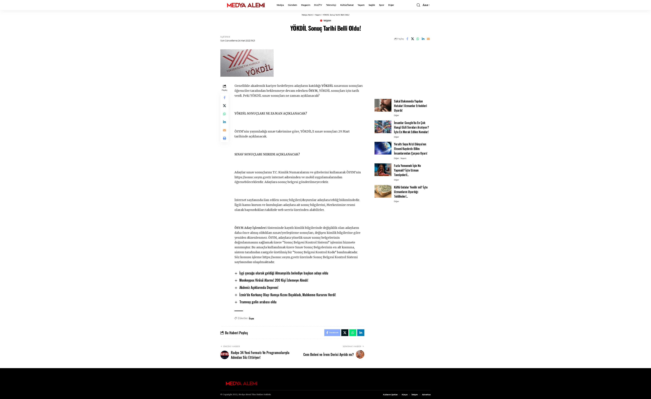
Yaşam (327, 21)
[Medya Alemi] (245, 5)
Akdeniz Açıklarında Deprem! (258, 287)
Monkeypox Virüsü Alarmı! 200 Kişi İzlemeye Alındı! (273, 280)
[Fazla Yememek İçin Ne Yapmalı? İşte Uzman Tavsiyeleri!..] (382, 169)
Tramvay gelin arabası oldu (258, 301)
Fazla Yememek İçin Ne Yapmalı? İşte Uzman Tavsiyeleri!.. (407, 170)
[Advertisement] (402, 70)
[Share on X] (412, 39)
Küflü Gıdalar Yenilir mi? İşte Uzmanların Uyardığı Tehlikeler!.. (411, 191)
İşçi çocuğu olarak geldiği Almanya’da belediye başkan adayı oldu (283, 273)
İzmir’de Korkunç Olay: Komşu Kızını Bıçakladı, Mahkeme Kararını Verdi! (287, 294)
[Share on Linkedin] (423, 39)
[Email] (428, 39)
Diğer (396, 115)
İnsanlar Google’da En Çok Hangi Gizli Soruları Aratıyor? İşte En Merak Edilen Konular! (411, 127)
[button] (418, 5)
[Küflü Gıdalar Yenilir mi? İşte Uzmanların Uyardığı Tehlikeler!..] (382, 191)
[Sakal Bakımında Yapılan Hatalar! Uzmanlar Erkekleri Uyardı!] (382, 105)
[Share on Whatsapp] (417, 39)
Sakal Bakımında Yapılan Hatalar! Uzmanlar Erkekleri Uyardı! (410, 105)
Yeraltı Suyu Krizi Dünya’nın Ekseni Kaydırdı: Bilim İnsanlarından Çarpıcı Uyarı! (410, 148)
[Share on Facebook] (407, 39)
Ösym (251, 318)
